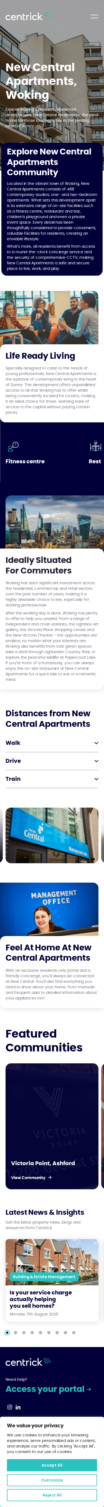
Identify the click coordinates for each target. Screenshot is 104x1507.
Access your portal (46, 1389)
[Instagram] (10, 1408)
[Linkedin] (18, 1408)
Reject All (52, 1495)
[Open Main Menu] (94, 16)
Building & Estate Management (44, 1276)
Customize (52, 1480)
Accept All (52, 1465)
